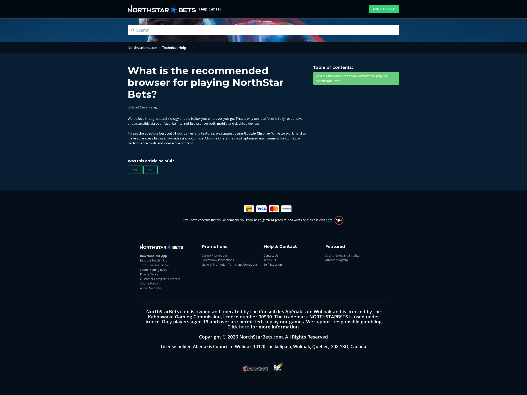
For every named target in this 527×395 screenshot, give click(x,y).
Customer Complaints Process (160, 279)
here (244, 327)
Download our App (153, 256)
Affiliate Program (336, 260)
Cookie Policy (149, 283)
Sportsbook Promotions (218, 260)
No (150, 169)
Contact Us (271, 255)
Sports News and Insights (342, 255)
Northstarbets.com (142, 47)
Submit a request (384, 8)
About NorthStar (151, 288)
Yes (135, 169)
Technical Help (174, 47)
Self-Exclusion (273, 264)
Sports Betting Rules (153, 270)
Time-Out (270, 260)
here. (329, 220)
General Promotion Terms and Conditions (230, 264)
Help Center (210, 9)
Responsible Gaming (153, 260)
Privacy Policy (149, 274)
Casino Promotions (214, 255)
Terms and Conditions (154, 265)
